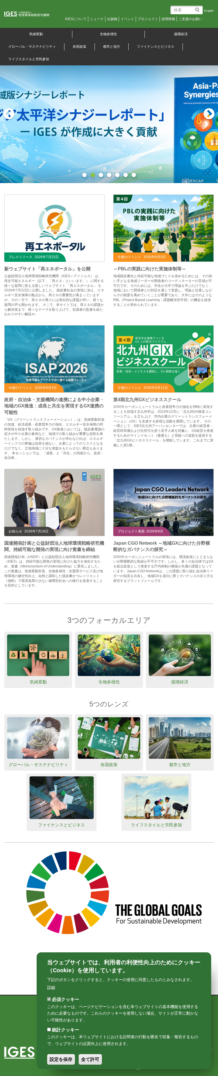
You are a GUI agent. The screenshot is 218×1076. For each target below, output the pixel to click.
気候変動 (38, 681)
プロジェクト (148, 19)
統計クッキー (65, 1029)
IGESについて (76, 19)
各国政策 (79, 47)
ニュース (97, 19)
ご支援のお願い (190, 19)
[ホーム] (30, 14)
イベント (127, 19)
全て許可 (90, 1059)
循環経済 (181, 34)
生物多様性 (108, 34)
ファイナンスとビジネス (155, 47)
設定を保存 (61, 1059)
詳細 (51, 987)
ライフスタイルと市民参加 (156, 824)
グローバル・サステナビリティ (38, 764)
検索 (198, 7)
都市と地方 (111, 47)
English (209, 10)
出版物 (112, 19)
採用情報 (168, 19)
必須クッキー (65, 999)
